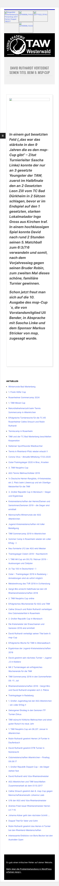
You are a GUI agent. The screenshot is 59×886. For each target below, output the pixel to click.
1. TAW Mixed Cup (16, 403)
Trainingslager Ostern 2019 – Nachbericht (28, 554)
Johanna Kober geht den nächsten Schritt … (29, 815)
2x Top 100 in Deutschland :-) (22, 568)
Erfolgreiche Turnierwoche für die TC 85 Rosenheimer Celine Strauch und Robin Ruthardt (27, 421)
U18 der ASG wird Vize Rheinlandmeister (27, 800)
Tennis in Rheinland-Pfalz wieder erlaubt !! (28, 451)
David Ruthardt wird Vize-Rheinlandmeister (28, 776)
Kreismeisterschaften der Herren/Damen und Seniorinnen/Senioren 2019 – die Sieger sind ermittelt (29, 505)
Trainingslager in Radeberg (21, 695)
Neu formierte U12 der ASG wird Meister (27, 548)
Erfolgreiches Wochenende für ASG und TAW (29, 604)
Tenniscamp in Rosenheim (20, 431)
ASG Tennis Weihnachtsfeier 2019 (24, 473)
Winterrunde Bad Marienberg (22, 386)
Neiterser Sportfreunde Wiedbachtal (25, 446)
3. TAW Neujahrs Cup (18, 467)
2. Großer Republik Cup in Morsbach (25, 618)
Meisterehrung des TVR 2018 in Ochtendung (29, 583)
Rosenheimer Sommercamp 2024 (24, 397)
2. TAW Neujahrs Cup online (21, 598)
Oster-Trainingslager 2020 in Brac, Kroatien (28, 462)
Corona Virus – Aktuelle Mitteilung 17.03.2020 (29, 457)
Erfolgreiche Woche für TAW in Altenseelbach (29, 643)
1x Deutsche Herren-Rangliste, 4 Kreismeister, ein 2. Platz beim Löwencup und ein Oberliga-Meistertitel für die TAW (29, 482)
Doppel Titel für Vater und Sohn (23, 820)
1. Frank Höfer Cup (17, 392)
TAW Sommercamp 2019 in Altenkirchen (27, 533)
